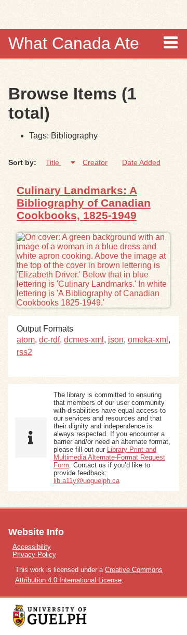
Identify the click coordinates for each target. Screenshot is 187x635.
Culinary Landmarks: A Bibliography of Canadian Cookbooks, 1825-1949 (84, 202)
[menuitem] (93, 546)
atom (26, 339)
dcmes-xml (84, 339)
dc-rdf (49, 339)
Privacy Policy (34, 554)
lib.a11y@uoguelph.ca (86, 481)
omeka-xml (148, 339)
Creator (95, 162)
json (116, 339)
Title (53, 162)
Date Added (141, 162)
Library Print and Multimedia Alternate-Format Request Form (109, 457)
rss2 (24, 352)
